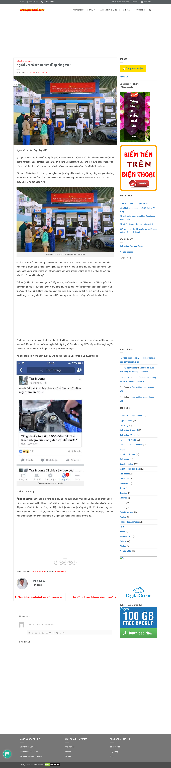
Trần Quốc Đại (43, 72)
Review (122, 488)
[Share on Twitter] (61, 563)
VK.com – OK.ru (126, 536)
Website (123, 541)
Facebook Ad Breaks (128, 440)
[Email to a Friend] (65, 563)
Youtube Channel (126, 252)
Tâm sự (123, 507)
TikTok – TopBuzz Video (129, 522)
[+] (64, 632)
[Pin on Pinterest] (70, 563)
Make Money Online (108, 10)
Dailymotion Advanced (129, 430)
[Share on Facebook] (56, 563)
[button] (146, 2)
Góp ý (112, 756)
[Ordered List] (43, 632)
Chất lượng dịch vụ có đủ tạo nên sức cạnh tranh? (93, 597)
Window (123, 546)
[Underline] (36, 632)
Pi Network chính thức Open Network (134, 203)
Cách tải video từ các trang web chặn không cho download (138, 379)
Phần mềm (124, 483)
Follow (134, 2)
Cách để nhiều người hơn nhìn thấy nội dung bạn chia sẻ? (137, 218)
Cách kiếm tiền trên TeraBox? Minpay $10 (136, 224)
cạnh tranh (57, 571)
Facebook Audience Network (131, 445)
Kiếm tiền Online (126, 464)
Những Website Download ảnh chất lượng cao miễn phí (40, 597)
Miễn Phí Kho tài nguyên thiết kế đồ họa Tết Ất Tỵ (137, 210)
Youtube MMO (125, 551)
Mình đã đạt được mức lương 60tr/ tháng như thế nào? (137, 370)
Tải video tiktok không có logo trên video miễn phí (137, 360)
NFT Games (124, 478)
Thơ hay (123, 517)
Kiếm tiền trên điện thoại (130, 469)
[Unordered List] (46, 632)
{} (60, 632)
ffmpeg (122, 449)
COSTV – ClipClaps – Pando (131, 416)
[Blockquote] (50, 632)
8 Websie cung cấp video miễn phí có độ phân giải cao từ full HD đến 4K (138, 231)
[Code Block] (53, 632)
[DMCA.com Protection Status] (52, 764)
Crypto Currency (126, 420)
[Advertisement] (85, 35)
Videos (122, 532)
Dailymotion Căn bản (128, 435)
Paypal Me (124, 77)
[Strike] (39, 632)
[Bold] (29, 632)
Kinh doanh (126, 10)
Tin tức (122, 527)
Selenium (123, 493)
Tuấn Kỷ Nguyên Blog (128, 368)
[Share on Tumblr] (74, 563)
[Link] (57, 632)
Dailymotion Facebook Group (131, 246)
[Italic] (32, 632)
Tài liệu (92, 10)
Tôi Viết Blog (78, 10)
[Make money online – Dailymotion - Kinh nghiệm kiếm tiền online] (32, 10)
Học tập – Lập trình (127, 454)
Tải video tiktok (126, 358)
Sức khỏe (123, 498)
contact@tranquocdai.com (120, 2)
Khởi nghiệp (124, 459)
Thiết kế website (126, 512)
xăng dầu (64, 571)
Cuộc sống (140, 10)
